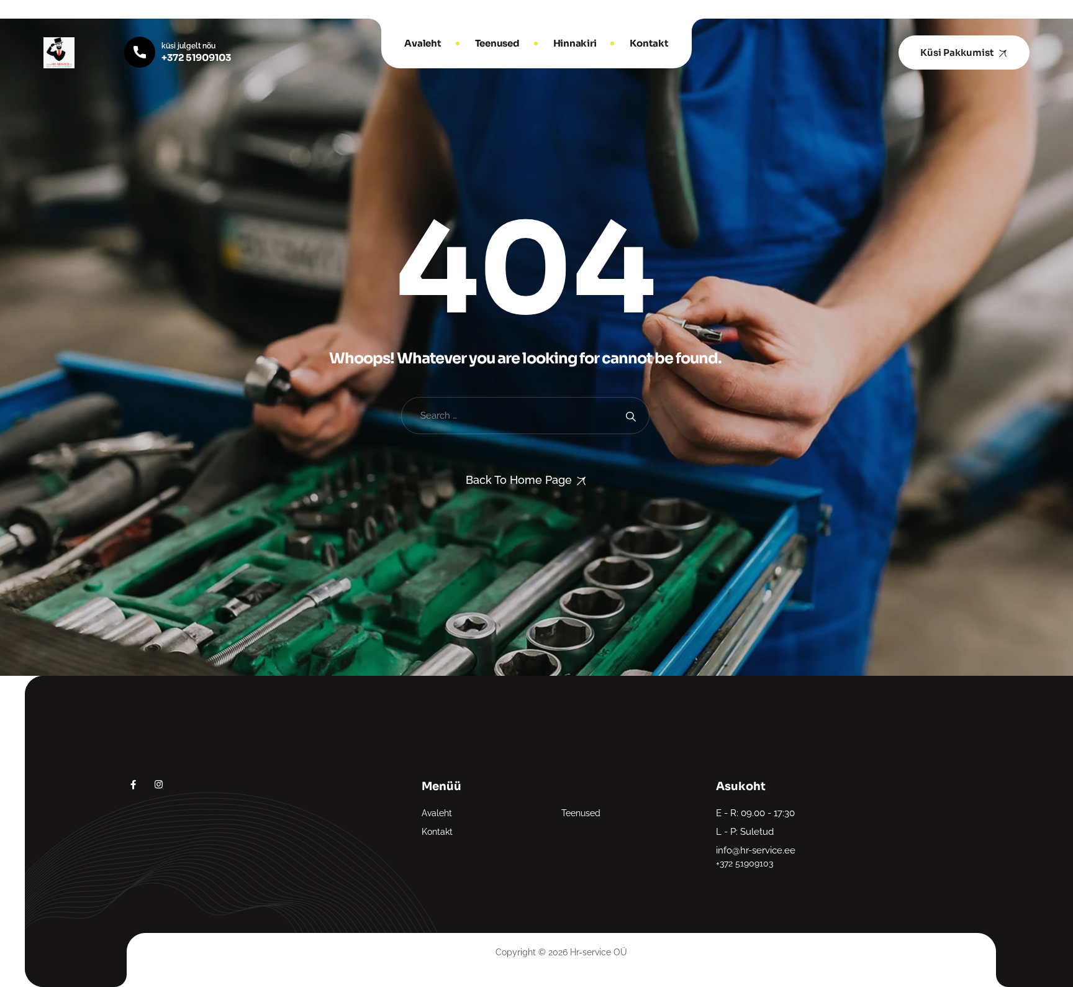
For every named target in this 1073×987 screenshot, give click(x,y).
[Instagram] (158, 784)
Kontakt (649, 43)
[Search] (630, 416)
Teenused (497, 43)
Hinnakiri (575, 43)
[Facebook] (133, 784)
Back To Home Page (519, 479)
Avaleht (422, 43)
